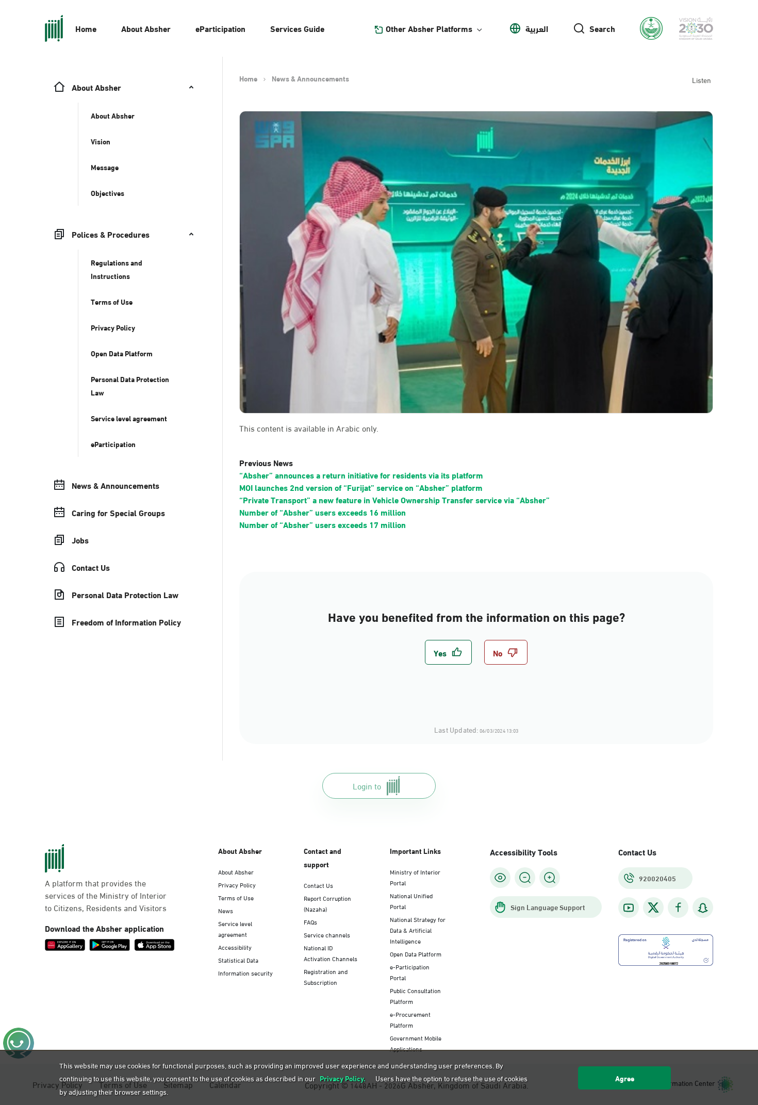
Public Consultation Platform (415, 995)
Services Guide (297, 28)
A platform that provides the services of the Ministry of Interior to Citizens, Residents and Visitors (106, 895)
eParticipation (220, 28)
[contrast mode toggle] (500, 877)
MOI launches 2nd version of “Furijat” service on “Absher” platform (361, 487)
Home (85, 28)
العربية (536, 28)
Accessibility (235, 946)
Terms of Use (236, 897)
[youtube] (628, 907)
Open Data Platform (415, 953)
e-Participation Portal (410, 972)
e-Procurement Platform (410, 1019)
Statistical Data (238, 959)
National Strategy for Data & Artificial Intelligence (418, 929)
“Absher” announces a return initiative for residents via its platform (361, 474)
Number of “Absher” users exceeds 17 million (322, 524)
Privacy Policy (237, 884)
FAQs (310, 921)
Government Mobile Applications (415, 1043)
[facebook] (678, 907)
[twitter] (653, 907)
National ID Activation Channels (330, 953)
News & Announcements (310, 78)
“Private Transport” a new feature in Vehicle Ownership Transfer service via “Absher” (394, 499)
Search (602, 28)
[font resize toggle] (525, 877)
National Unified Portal (411, 900)
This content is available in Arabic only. (308, 428)
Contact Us (318, 884)
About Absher (146, 28)
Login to (367, 785)
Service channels (327, 934)
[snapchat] (703, 907)
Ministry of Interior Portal (415, 877)
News (225, 910)
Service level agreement (235, 928)
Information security (245, 972)
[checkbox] (448, 652)
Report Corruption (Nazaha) (327, 903)
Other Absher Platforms (429, 28)
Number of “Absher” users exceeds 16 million (322, 511)
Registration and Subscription (326, 976)
